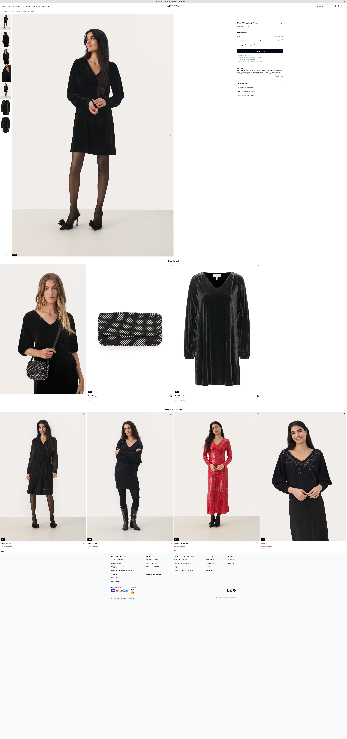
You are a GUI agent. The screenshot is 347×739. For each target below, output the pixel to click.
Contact (114, 574)
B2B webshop (210, 563)
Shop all (11, 11)
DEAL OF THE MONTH (39, 6)
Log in (176, 567)
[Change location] (335, 6)
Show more (279, 76)
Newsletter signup (152, 559)
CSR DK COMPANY (152, 567)
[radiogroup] (260, 43)
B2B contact (210, 559)
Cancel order (115, 581)
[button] (260, 83)
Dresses (18, 11)
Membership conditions (182, 563)
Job (147, 570)
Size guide (280, 36)
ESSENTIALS (16, 6)
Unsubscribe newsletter (154, 574)
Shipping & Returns (117, 567)
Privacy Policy (115, 598)
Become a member (180, 559)
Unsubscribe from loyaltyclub (184, 570)
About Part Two (151, 563)
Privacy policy (116, 563)
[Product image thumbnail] (5, 21)
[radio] (241, 40)
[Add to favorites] (282, 23)
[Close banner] (344, 1)
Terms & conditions (117, 559)
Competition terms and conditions (122, 570)
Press (208, 567)
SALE (48, 6)
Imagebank (210, 570)
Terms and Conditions (127, 598)
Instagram (230, 563)
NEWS (3, 6)
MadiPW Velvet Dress (28, 11)
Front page (4, 11)
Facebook (230, 559)
